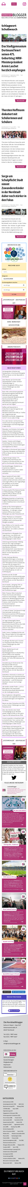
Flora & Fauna (7, 1117)
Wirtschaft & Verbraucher (11, 1160)
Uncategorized (8, 1154)
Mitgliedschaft (8, 1062)
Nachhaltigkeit (16, 1135)
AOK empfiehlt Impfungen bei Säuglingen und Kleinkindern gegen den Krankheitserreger (13, 588)
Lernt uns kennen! (9, 1057)
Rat (21, 1140)
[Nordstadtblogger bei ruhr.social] (14, 1178)
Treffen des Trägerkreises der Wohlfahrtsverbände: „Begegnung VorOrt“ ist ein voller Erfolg (13, 415)
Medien (6, 1133)
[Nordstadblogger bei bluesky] (8, 1178)
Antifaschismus (8, 1101)
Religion (21, 1145)
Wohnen (18, 1163)
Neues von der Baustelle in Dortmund (12, 494)
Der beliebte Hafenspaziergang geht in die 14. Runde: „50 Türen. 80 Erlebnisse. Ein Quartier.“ (13, 657)
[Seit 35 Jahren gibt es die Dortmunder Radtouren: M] (14, 812)
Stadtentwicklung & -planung (11, 1149)
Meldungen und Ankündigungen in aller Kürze (12, 538)
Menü (14, 4)
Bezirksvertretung (8, 1106)
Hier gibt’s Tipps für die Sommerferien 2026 (13, 714)
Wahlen (21, 1158)
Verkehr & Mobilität (9, 1158)
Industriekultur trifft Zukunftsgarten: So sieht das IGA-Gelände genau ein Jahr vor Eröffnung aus (13, 568)
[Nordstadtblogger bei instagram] (19, 1178)
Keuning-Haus (15, 1126)
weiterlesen (20, 100)
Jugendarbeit (19, 1124)
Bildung (20, 1106)
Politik (6, 1138)
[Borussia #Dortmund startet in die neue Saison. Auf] (14, 876)
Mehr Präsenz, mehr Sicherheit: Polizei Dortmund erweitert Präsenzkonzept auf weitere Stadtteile (13, 603)
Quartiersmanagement (10, 1140)
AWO (21, 1104)
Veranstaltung (8, 1156)
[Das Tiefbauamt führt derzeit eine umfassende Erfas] (14, 973)
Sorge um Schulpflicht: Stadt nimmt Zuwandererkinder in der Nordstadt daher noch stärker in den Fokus (14, 188)
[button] (14, 254)
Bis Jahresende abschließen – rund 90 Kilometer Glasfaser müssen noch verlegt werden (13, 681)
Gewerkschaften (8, 1122)
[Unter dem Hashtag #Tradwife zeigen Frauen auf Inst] (14, 844)
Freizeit (18, 1117)
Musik (6, 1135)
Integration (7, 1124)
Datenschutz (8, 1067)
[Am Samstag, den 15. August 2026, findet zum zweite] (14, 909)
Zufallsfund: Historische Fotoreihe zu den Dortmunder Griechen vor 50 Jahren (13, 436)
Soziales (6, 1147)
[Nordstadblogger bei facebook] (11, 1178)
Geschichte (18, 1120)
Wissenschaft (7, 1163)
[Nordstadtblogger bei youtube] (17, 1178)
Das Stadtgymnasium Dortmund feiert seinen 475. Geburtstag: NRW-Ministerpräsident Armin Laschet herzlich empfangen (14, 58)
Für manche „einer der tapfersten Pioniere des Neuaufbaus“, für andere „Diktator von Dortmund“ (13, 527)
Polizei (15, 1138)
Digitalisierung (8, 1111)
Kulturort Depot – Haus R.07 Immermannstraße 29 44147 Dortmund (12, 1027)
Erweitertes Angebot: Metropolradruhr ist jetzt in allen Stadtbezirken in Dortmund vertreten (12, 470)
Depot (15, 1108)
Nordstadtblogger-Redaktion (9, 76)
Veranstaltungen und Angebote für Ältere (13, 445)
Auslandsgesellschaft (9, 1104)
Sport (15, 1147)
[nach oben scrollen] (24, 1183)
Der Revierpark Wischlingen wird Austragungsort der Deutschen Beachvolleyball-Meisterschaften (12, 732)
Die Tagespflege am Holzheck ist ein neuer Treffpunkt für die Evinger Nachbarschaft (13, 484)
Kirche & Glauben (8, 1129)
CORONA (6, 1108)
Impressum (7, 1064)
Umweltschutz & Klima (10, 1151)
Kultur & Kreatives (9, 1131)
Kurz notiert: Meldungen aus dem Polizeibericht (12, 387)
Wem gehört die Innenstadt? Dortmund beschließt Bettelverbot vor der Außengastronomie (13, 690)
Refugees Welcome (9, 1145)
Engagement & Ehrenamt (10, 1113)
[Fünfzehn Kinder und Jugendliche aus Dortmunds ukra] (14, 941)
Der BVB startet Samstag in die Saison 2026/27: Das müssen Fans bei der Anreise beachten (13, 626)
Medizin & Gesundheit (18, 1133)
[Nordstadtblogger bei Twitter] (13, 1178)
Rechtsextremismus (9, 1142)
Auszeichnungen (9, 1060)
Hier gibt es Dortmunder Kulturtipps (13, 462)
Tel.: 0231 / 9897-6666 (10, 1034)
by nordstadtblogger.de (18, 1182)
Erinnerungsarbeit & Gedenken (11, 1115)
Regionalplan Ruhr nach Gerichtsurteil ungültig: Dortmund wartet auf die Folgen (12, 402)
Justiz (5, 1126)
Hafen (19, 1122)
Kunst (20, 1131)
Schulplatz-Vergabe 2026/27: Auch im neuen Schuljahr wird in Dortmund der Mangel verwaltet (12, 519)
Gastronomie (7, 1120)
